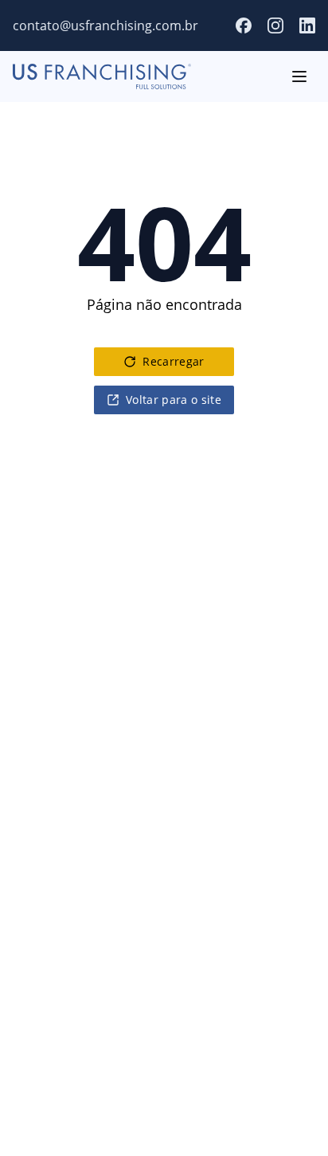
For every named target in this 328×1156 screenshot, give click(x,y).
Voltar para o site (173, 399)
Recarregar (174, 361)
